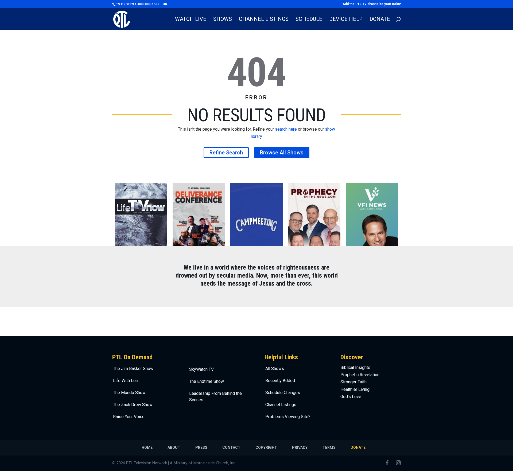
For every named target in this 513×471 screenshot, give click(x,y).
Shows (222, 19)
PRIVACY (300, 447)
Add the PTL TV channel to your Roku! (372, 4)
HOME (147, 447)
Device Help (346, 19)
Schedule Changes (282, 392)
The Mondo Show (129, 392)
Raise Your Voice (129, 416)
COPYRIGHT (266, 447)
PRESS (201, 447)
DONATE (358, 447)
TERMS (329, 447)
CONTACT (231, 447)
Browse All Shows (282, 152)
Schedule (309, 19)
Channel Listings (264, 19)
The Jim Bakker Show (133, 368)
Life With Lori (125, 380)
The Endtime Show (206, 381)
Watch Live (190, 19)
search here (286, 129)
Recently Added (280, 380)
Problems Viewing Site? (287, 416)
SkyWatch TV (201, 369)
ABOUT (174, 447)
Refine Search (226, 152)
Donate (380, 19)
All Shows (274, 368)
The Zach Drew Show (133, 404)
